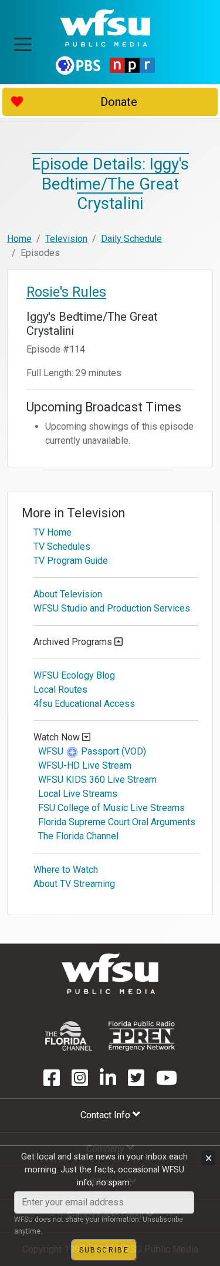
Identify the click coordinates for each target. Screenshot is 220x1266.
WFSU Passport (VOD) (92, 751)
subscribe (104, 1250)
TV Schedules (61, 546)
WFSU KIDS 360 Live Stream (97, 779)
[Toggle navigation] (23, 40)
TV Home (52, 532)
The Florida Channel (78, 836)
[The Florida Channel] (69, 1036)
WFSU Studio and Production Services (111, 608)
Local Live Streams (77, 793)
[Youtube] (166, 1081)
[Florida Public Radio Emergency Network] (142, 1036)
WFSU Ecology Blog (74, 675)
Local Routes (60, 689)
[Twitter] (136, 1081)
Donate (118, 102)
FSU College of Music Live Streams (111, 807)
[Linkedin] (108, 1081)
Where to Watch (65, 869)
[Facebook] (51, 1081)
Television (66, 238)
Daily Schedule (131, 238)
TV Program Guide (70, 560)
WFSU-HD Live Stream (84, 765)
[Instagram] (80, 1081)
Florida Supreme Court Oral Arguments (116, 822)
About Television (67, 594)
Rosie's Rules (66, 292)
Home (19, 238)
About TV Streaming (74, 883)
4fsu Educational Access (84, 703)
